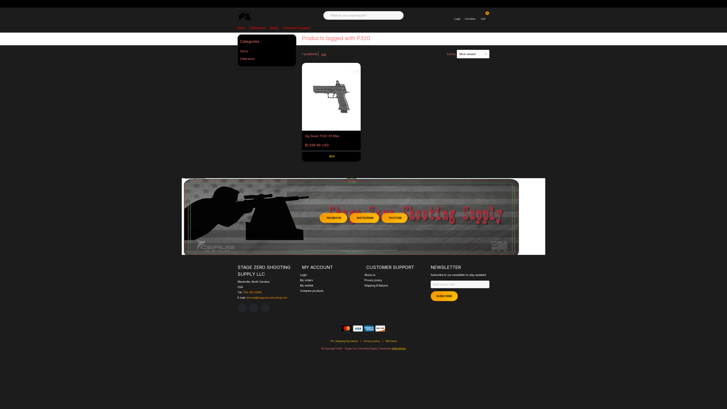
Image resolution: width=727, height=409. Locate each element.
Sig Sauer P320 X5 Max (322, 136)
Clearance (257, 28)
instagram (365, 217)
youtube (395, 217)
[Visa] (358, 328)
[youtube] (265, 307)
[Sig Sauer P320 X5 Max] (331, 97)
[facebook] (242, 307)
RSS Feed (391, 341)
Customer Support (296, 28)
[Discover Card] (380, 328)
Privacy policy (372, 341)
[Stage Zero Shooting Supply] (245, 15)
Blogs (274, 28)
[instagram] (253, 307)
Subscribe (444, 296)
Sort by (451, 54)
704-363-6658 (252, 292)
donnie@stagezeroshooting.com (266, 297)
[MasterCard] (347, 328)
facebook (334, 217)
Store (241, 28)
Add (332, 156)
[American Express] (369, 328)
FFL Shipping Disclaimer (344, 341)
